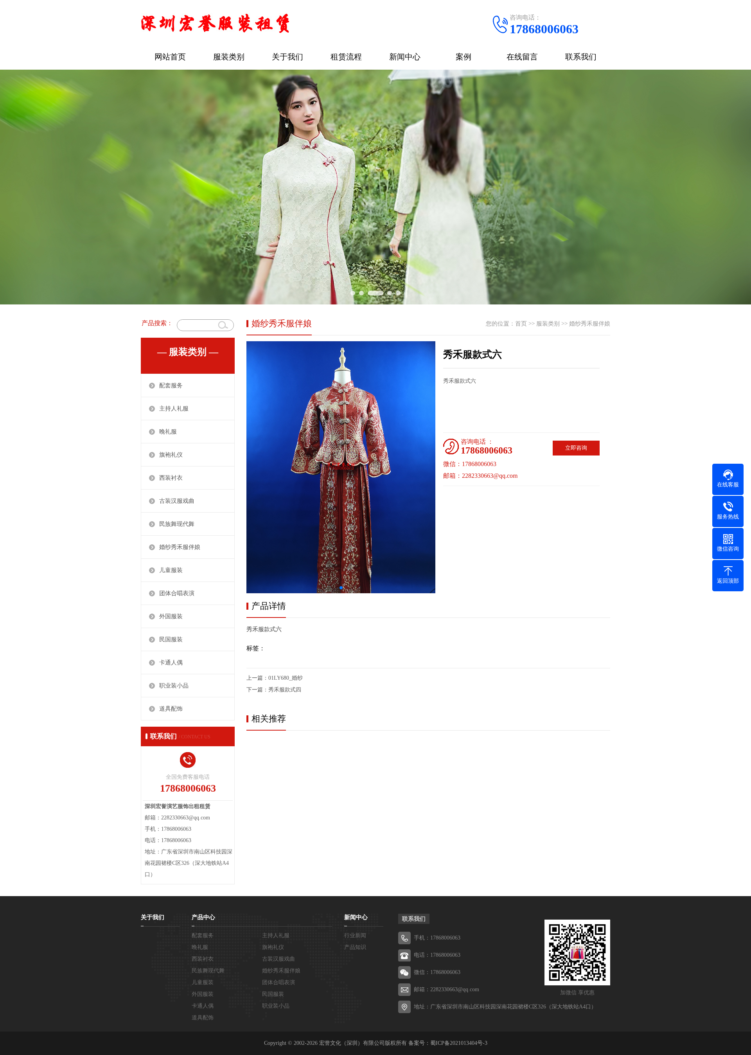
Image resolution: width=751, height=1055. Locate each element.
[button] (341, 587)
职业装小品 (174, 685)
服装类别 (228, 56)
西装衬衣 (171, 478)
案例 (463, 56)
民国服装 (171, 639)
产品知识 (355, 947)
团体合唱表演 (176, 593)
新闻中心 (404, 56)
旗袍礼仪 (171, 455)
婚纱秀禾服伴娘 (179, 547)
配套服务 (171, 385)
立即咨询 (576, 448)
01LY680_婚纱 (285, 678)
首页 (521, 323)
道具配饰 (171, 709)
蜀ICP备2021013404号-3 (458, 1043)
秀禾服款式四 (284, 690)
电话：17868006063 (437, 955)
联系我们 (580, 56)
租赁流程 (346, 56)
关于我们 (287, 56)
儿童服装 (171, 570)
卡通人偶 (171, 662)
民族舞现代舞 (176, 524)
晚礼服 (168, 431)
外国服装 (171, 616)
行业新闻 (355, 935)
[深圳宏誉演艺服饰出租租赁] (215, 21)
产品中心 (203, 917)
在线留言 (522, 56)
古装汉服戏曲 (176, 501)
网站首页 (170, 56)
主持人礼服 (174, 408)
